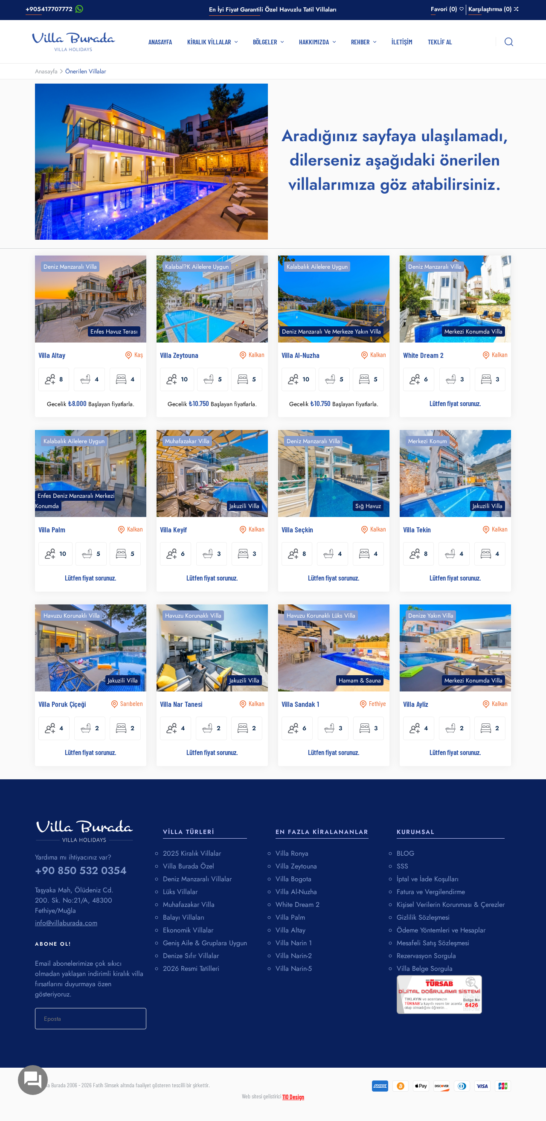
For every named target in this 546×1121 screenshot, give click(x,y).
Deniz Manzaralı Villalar (197, 879)
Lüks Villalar (180, 892)
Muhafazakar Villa (189, 904)
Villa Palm (290, 917)
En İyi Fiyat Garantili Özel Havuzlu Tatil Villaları (273, 9)
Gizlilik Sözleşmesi (423, 917)
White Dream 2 (297, 904)
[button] (133, 307)
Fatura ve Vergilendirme (431, 892)
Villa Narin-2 (294, 956)
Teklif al (440, 42)
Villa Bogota (293, 879)
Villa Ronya (292, 853)
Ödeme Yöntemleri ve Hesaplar (441, 930)
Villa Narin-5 (294, 968)
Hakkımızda (314, 42)
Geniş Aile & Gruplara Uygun (205, 943)
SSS (402, 866)
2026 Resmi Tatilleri (191, 968)
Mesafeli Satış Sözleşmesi (433, 943)
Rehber (361, 42)
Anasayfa (160, 42)
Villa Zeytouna (296, 866)
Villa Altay (290, 930)
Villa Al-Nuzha (296, 892)
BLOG (405, 853)
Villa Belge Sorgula (425, 968)
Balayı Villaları (183, 917)
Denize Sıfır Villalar (191, 956)
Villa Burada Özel (188, 866)
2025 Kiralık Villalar (192, 853)
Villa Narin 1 (294, 943)
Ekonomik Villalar (188, 930)
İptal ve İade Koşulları (428, 879)
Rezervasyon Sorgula (426, 956)
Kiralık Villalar (209, 42)
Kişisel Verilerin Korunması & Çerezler (451, 904)
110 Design (293, 1097)
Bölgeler (265, 42)
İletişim (402, 42)
